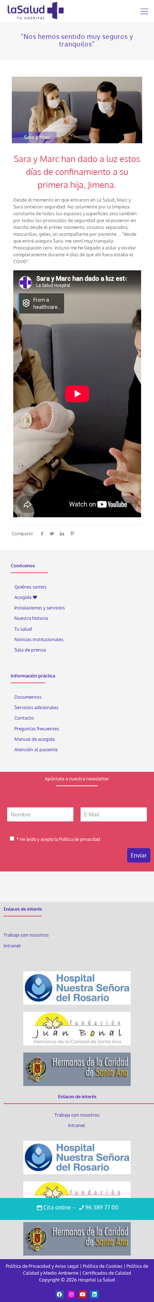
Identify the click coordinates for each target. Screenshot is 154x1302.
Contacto (24, 718)
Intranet (13, 946)
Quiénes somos (30, 587)
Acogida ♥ (25, 597)
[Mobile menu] (144, 11)
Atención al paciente (36, 749)
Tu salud (23, 629)
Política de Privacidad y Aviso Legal (43, 1266)
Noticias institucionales (38, 639)
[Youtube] (83, 1294)
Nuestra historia (31, 618)
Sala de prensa (30, 650)
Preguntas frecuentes (36, 728)
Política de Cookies (102, 1266)
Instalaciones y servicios (39, 608)
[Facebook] (59, 1294)
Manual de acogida (34, 739)
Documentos (28, 697)
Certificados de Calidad (106, 1273)
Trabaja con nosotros (26, 935)
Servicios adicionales (36, 707)
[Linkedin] (94, 1294)
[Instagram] (71, 1294)
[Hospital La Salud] (35, 11)
